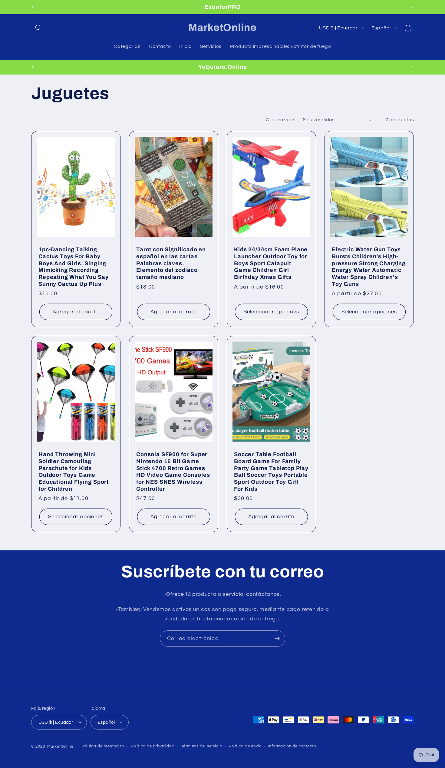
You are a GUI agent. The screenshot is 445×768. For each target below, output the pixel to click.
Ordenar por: (281, 119)
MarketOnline (60, 747)
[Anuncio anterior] (32, 7)
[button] (39, 28)
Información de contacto (292, 746)
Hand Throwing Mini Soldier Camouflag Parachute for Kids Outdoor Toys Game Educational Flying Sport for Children (73, 471)
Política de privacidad (153, 746)
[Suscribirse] (277, 638)
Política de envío (245, 746)
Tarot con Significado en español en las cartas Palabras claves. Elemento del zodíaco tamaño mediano (171, 263)
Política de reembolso (102, 746)
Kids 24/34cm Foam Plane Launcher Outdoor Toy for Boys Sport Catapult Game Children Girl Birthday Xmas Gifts (271, 263)
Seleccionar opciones (271, 312)
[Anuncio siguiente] (412, 7)
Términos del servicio (201, 746)
